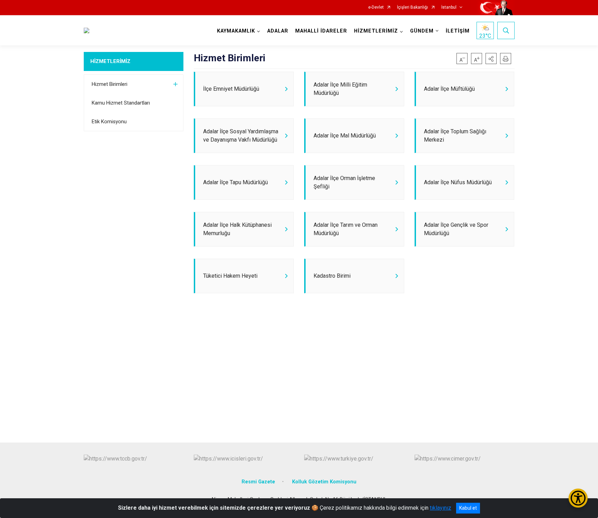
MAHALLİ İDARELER (321, 31)
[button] (491, 58)
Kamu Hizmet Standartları (121, 103)
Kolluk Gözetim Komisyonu (324, 482)
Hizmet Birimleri (109, 84)
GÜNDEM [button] (422, 31)
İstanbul (448, 7)
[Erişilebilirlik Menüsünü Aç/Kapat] (578, 498)
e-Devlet (376, 7)
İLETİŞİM (458, 31)
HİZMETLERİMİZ (110, 61)
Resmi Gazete (258, 482)
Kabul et (468, 508)
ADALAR (277, 31)
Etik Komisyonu (109, 121)
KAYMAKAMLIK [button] (236, 31)
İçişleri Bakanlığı (412, 7)
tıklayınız (440, 507)
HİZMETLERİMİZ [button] (376, 31)
